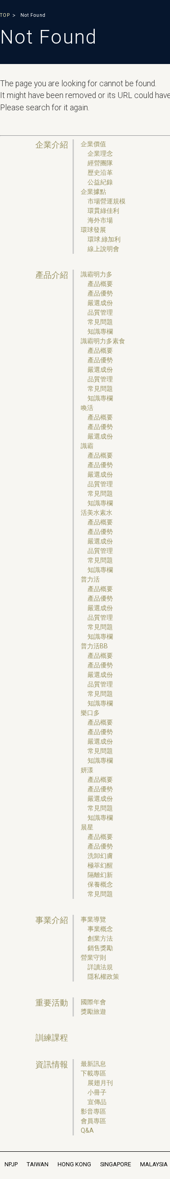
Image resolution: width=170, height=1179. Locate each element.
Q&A (87, 1130)
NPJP (11, 1164)
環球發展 (93, 229)
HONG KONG (74, 1164)
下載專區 (93, 1073)
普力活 (90, 579)
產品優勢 (100, 293)
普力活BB (94, 646)
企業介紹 (51, 144)
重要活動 (51, 1002)
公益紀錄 (100, 182)
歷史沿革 (100, 172)
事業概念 (100, 928)
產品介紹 (51, 275)
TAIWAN (38, 1164)
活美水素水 (96, 512)
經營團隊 (100, 163)
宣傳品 (97, 1101)
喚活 (87, 407)
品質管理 (100, 312)
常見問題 (100, 322)
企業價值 (93, 144)
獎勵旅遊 (93, 1011)
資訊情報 (51, 1064)
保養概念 (100, 884)
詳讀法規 (100, 967)
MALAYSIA (154, 1164)
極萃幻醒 (100, 865)
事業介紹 (51, 920)
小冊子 (97, 1092)
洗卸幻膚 (100, 855)
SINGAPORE (115, 1164)
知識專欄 (100, 331)
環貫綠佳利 (103, 210)
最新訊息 (93, 1063)
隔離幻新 (100, 874)
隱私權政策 (103, 976)
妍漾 (87, 770)
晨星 (87, 827)
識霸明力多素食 (103, 341)
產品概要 (100, 283)
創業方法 (100, 938)
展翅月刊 (100, 1082)
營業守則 (93, 957)
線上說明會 (103, 248)
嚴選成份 (100, 302)
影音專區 (93, 1111)
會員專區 (93, 1121)
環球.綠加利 (104, 239)
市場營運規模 (106, 201)
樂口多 (90, 712)
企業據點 (93, 191)
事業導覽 (93, 919)
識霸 (87, 445)
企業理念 (100, 153)
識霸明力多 (96, 274)
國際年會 (93, 1002)
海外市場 (100, 220)
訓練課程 (51, 1037)
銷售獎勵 (100, 948)
